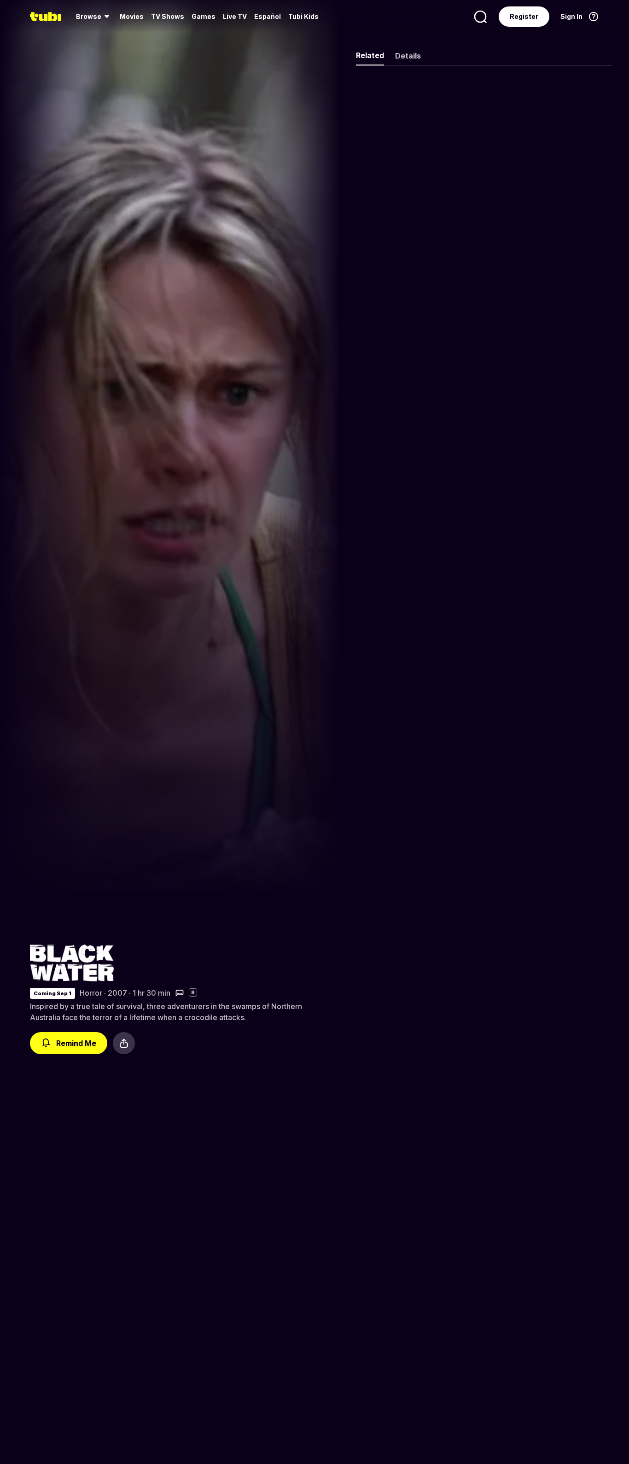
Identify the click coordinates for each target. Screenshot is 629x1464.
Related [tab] (370, 55)
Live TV (235, 16)
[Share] (124, 1043)
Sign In (571, 16)
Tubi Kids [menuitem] (303, 16)
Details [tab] (408, 55)
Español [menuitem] (267, 16)
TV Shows (167, 16)
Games (203, 16)
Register (524, 16)
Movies (132, 16)
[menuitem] (94, 16)
